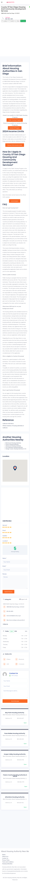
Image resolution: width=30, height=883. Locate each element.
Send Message (15, 701)
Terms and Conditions (8, 862)
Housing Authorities (7, 863)
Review (23, 21)
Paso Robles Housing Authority (14, 733)
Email (4, 566)
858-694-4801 (9, 19)
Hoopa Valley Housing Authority (15, 754)
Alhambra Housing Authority (14, 797)
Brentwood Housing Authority (13, 443)
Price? (4, 530)
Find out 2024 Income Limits (14, 145)
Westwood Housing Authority (13, 446)
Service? (5, 525)
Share (18, 21)
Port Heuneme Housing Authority (14, 447)
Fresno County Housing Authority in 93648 (15, 775)
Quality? (5, 535)
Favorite (12, 21)
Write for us (5, 856)
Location (5, 21)
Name (4, 558)
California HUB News (8, 423)
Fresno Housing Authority (12, 444)
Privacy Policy (6, 860)
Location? (5, 541)
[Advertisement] (15, 41)
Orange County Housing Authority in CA (15, 449)
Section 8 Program (15, 128)
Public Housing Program (15, 120)
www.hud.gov (14, 201)
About (3, 854)
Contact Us (5, 858)
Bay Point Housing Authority (14, 713)
